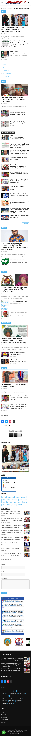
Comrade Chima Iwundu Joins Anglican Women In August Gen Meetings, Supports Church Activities (19, 166)
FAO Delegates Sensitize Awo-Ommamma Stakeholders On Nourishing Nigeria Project (12, 29)
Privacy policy (4, 719)
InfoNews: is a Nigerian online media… (12, 616)
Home (4, 65)
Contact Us (6, 71)
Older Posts (25, 223)
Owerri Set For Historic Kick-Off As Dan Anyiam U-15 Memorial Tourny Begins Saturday (19, 181)
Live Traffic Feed (13, 598)
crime (3, 499)
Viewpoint (20, 504)
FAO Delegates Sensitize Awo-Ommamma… (10, 601)
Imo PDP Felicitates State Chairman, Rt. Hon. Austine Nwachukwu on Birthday (19, 202)
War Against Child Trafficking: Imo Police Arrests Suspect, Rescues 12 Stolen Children (19, 123)
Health (3, 502)
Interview (9, 502)
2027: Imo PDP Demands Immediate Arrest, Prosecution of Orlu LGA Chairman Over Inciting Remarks (19, 152)
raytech (17, 733)
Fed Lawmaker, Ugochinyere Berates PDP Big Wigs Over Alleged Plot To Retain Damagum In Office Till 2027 (14, 246)
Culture (9, 499)
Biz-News (23, 497)
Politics (4, 227)
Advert (4, 497)
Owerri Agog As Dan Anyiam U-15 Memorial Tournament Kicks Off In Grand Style (19, 174)
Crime (3, 81)
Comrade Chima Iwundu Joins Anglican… (11, 625)
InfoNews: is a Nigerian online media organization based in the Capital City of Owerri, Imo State (15, 731)
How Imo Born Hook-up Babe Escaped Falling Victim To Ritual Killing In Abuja (13, 99)
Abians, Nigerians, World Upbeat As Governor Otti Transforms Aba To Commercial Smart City (18, 314)
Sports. (14, 504)
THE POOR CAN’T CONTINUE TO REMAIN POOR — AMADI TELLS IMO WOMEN (19, 188)
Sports (4, 368)
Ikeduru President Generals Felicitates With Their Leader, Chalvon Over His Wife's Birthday (13, 341)
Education (14, 499)
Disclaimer (6, 76)
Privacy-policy (7, 73)
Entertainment (6, 322)
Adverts (17, 497)
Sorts (3, 504)
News (3, 11)
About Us (5, 68)
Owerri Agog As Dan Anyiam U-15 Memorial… (12, 605)
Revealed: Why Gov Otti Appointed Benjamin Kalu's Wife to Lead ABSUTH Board (14, 290)
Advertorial (10, 497)
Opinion (4, 271)
